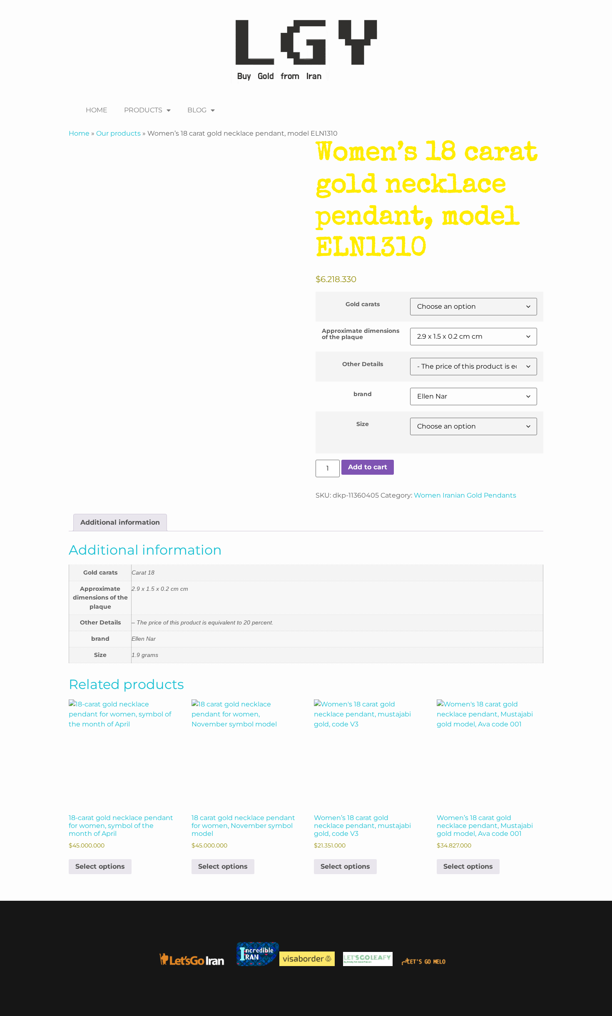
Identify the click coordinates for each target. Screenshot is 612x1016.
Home (79, 133)
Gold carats (363, 304)
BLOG (196, 110)
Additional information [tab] (120, 522)
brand (362, 394)
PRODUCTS (143, 110)
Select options (100, 866)
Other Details (362, 364)
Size (362, 424)
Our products (118, 133)
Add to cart (367, 467)
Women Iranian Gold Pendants (465, 495)
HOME (96, 110)
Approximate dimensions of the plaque (360, 334)
